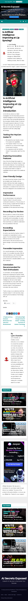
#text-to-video (20, 60)
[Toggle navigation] (26, 21)
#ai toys (21, 50)
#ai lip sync (18, 48)
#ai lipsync (10, 50)
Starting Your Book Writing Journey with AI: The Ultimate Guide (14, 416)
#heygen (17, 54)
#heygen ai (10, 56)
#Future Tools (11, 54)
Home (2, 594)
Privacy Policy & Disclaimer (7, 597)
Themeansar (14, 591)
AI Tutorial (18, 412)
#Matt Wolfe (17, 56)
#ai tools (16, 50)
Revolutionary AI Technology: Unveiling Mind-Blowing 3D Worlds (13, 401)
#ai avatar (21, 46)
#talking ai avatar (11, 60)
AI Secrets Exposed (10, 6)
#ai (17, 46)
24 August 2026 (9, 519)
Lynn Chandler (12, 44)
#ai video (9, 52)
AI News (11, 29)
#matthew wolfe (11, 58)
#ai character (10, 48)
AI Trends (21, 29)
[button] (20, 21)
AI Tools (16, 29)
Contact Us (19, 594)
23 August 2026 (9, 565)
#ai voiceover (16, 52)
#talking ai (19, 58)
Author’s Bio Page (12, 594)
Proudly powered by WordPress (8, 589)
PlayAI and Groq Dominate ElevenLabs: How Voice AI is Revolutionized (7, 320)
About (6, 594)
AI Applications (6, 29)
